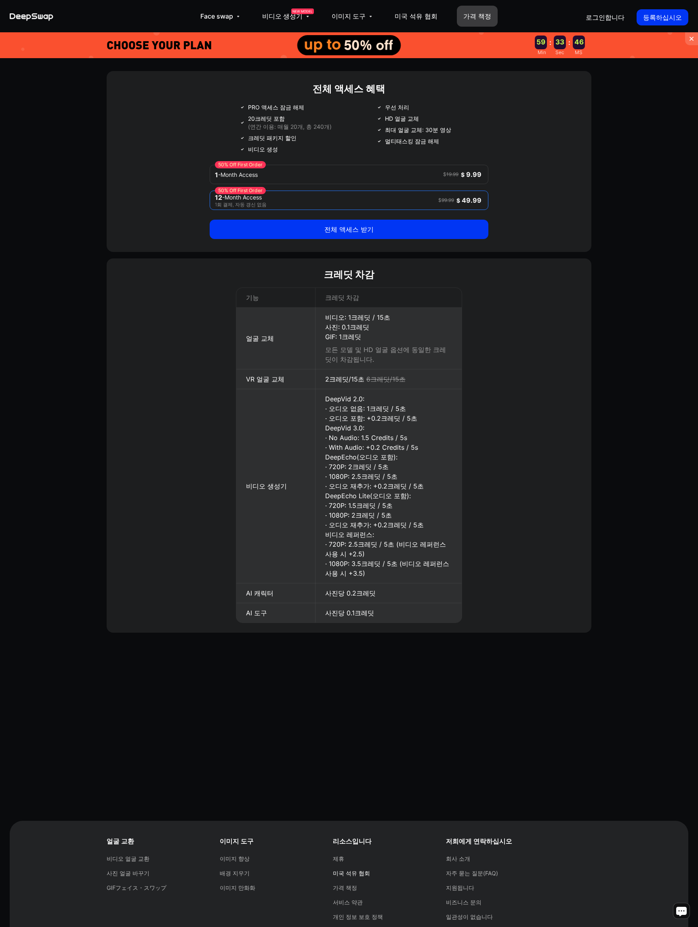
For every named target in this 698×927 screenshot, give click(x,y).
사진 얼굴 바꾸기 (128, 873)
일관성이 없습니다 (469, 916)
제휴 (338, 858)
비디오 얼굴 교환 (128, 858)
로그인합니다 (605, 17)
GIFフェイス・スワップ (136, 887)
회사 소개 (458, 858)
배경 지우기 (235, 873)
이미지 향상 (235, 858)
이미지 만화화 (237, 887)
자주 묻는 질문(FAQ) (472, 873)
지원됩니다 (460, 887)
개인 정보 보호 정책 (358, 916)
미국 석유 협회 (416, 16)
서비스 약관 (348, 902)
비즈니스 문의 (463, 902)
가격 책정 (477, 16)
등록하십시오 (662, 17)
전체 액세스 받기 (349, 229)
